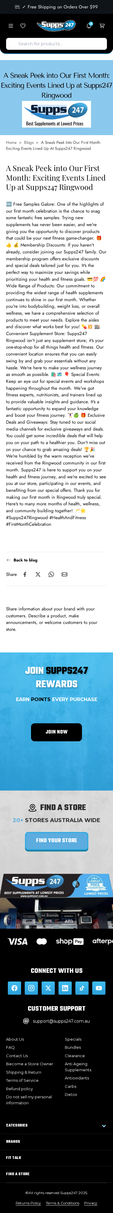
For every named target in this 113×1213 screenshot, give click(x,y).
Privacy (90, 1203)
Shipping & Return (23, 1072)
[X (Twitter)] (48, 988)
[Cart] (102, 26)
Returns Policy (28, 1203)
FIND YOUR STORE (56, 840)
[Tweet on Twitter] (38, 574)
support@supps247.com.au (61, 1021)
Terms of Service (22, 1080)
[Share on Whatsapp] (51, 574)
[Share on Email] (64, 574)
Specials (73, 1039)
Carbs (70, 1086)
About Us (15, 1039)
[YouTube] (98, 988)
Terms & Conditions (62, 1203)
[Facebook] (14, 988)
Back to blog (25, 560)
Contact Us (17, 1055)
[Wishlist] (23, 26)
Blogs (28, 142)
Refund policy (19, 1088)
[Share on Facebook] (24, 574)
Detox (71, 1094)
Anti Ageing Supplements (78, 1066)
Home (11, 142)
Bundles (73, 1047)
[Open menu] (11, 26)
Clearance (75, 1055)
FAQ (10, 1047)
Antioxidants (77, 1077)
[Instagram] (31, 988)
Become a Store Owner (29, 1063)
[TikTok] (82, 988)
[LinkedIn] (65, 988)
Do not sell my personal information (29, 1099)
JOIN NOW (56, 732)
